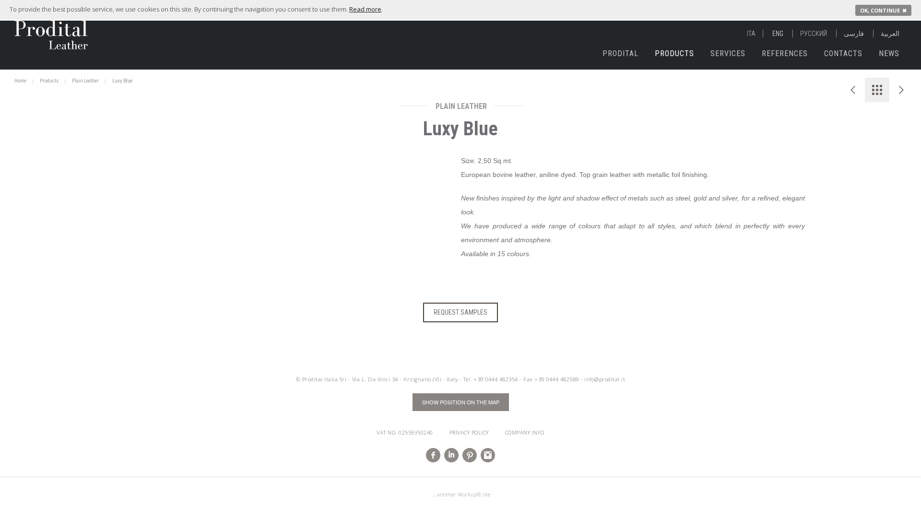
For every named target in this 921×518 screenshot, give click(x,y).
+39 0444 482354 (495, 379)
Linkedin (451, 455)
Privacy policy (469, 432)
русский (813, 33)
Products (674, 53)
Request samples (460, 312)
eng (777, 33)
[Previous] (852, 90)
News (889, 53)
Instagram (488, 455)
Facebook (433, 455)
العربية (890, 33)
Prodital (620, 53)
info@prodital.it (604, 379)
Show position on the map (460, 402)
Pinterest (469, 455)
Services (727, 53)
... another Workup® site (460, 494)
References (785, 53)
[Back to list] (877, 90)
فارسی (854, 33)
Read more (365, 9)
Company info (524, 432)
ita (751, 33)
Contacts (843, 53)
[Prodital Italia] (38, 30)
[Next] (901, 90)
